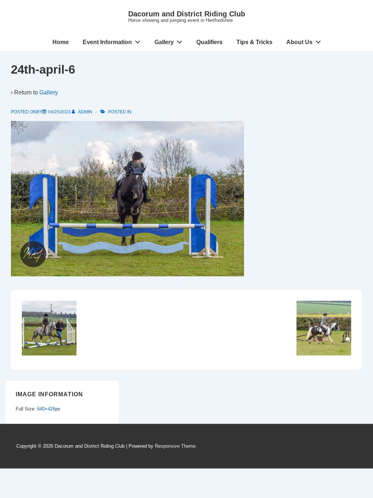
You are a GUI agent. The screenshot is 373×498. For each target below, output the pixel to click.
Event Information (107, 42)
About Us (299, 42)
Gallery (164, 42)
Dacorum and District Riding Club (186, 14)
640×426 (46, 409)
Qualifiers (209, 42)
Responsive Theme (175, 446)
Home (60, 42)
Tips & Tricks (254, 42)
